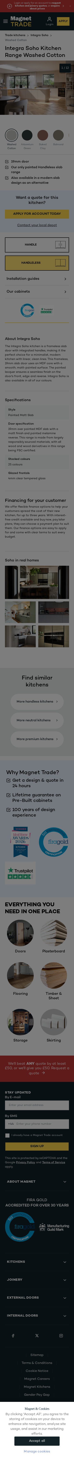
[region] (37, 1431)
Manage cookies (37, 1451)
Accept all (37, 1441)
